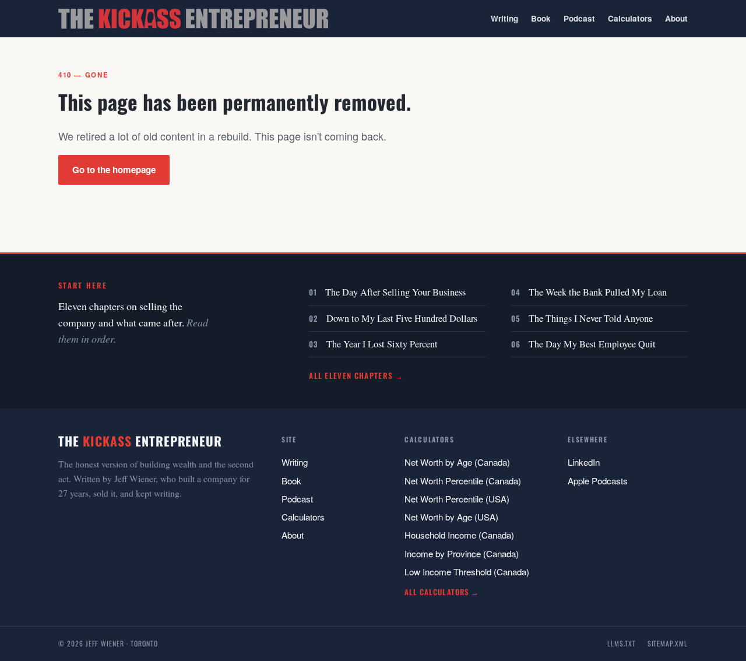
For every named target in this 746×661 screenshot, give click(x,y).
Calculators (630, 18)
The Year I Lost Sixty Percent (382, 343)
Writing (504, 18)
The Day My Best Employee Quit (592, 343)
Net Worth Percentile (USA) (456, 499)
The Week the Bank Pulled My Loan (598, 292)
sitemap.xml (668, 643)
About (676, 18)
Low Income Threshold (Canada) (466, 571)
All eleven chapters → (356, 375)
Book (541, 18)
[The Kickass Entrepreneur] (193, 19)
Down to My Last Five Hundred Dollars (401, 318)
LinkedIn (584, 462)
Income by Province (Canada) (461, 553)
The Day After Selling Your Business (395, 292)
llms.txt (621, 643)
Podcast (579, 18)
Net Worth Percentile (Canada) (462, 480)
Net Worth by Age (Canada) (457, 462)
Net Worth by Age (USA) (451, 517)
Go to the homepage (114, 169)
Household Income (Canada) (459, 535)
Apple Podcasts (598, 480)
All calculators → (441, 591)
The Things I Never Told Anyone (591, 318)
